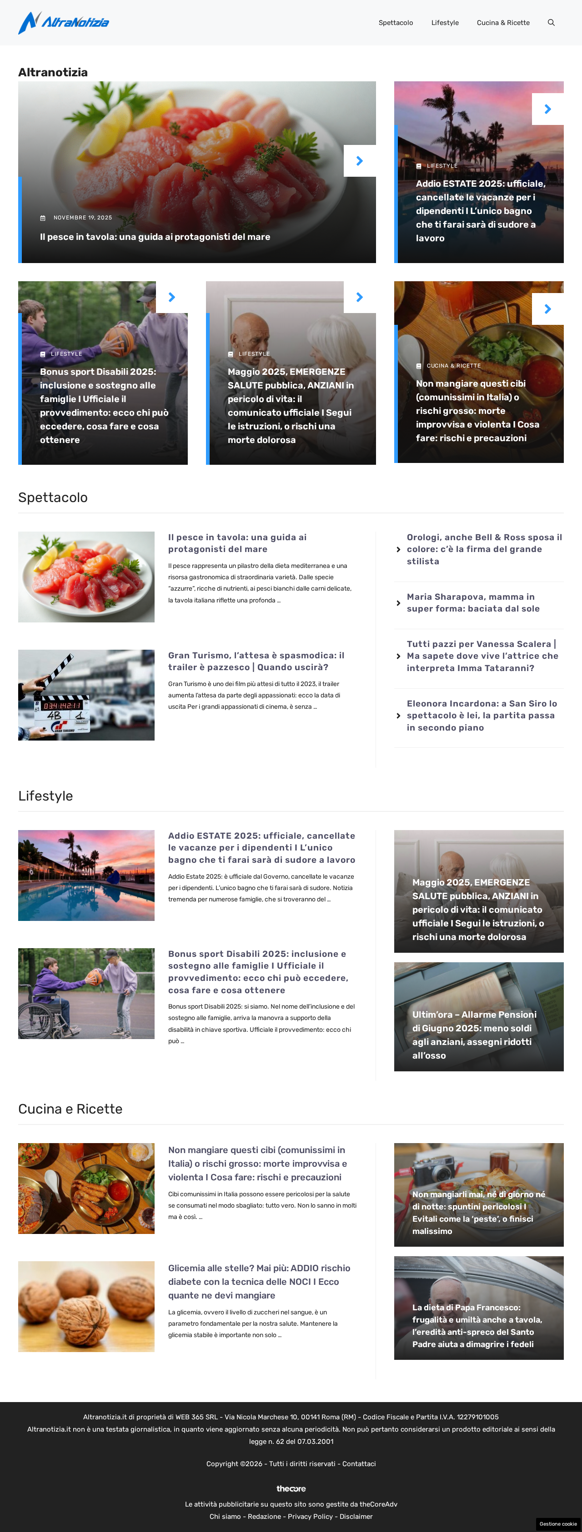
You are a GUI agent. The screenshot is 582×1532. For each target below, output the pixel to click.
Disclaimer (356, 1516)
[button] (551, 22)
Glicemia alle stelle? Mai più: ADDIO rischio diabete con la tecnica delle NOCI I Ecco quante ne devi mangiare (259, 1282)
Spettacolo (396, 23)
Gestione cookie (558, 1524)
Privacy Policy (310, 1516)
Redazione (264, 1516)
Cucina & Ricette (503, 23)
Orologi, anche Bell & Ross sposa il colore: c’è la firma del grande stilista (484, 549)
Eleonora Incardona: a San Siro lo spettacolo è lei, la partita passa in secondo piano (482, 715)
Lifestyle (445, 23)
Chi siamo (225, 1516)
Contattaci (359, 1464)
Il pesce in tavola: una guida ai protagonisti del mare (155, 236)
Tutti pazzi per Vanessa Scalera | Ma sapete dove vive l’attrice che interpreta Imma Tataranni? (483, 656)
